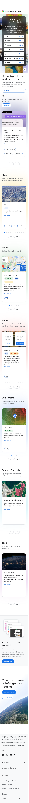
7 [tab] (15, 232)
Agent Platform (11, 149)
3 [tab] (8, 232)
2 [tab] (6, 232)
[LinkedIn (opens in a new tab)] (3, 755)
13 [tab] (24, 383)
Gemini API (9, 153)
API (7, 299)
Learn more (21, 745)
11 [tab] (23, 232)
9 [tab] (19, 232)
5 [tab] (16, 305)
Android (9, 226)
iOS (16, 226)
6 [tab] (18, 305)
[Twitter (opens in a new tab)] (7, 755)
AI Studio (19, 153)
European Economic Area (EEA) (9, 745)
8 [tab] (17, 232)
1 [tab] (11, 160)
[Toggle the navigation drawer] (25, 11)
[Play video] (24, 69)
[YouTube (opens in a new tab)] (11, 755)
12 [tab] (22, 383)
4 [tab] (16, 160)
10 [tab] (21, 232)
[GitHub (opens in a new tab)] (15, 755)
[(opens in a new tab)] (5, 775)
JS (21, 226)
